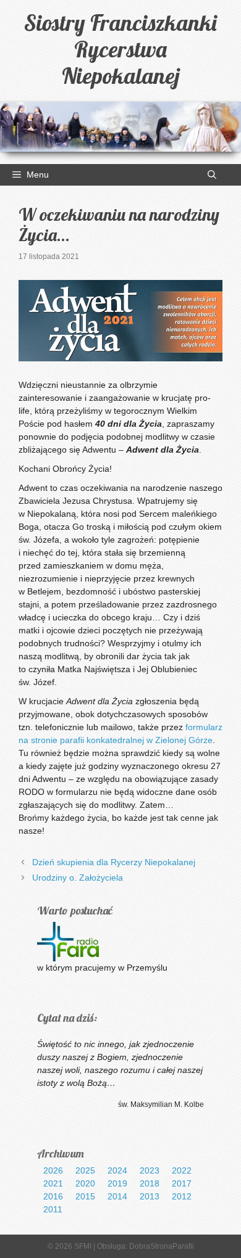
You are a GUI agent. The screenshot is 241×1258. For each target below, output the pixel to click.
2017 (182, 1183)
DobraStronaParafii (161, 1246)
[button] (211, 175)
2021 (53, 1183)
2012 (182, 1196)
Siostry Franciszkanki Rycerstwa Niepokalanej (120, 49)
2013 (149, 1196)
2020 (85, 1183)
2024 (117, 1170)
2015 (85, 1196)
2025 (85, 1170)
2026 (53, 1170)
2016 (53, 1196)
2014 (117, 1196)
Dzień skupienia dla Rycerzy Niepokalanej (113, 862)
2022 (182, 1170)
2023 (149, 1170)
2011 (52, 1209)
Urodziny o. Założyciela (77, 877)
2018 (149, 1183)
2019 (117, 1183)
